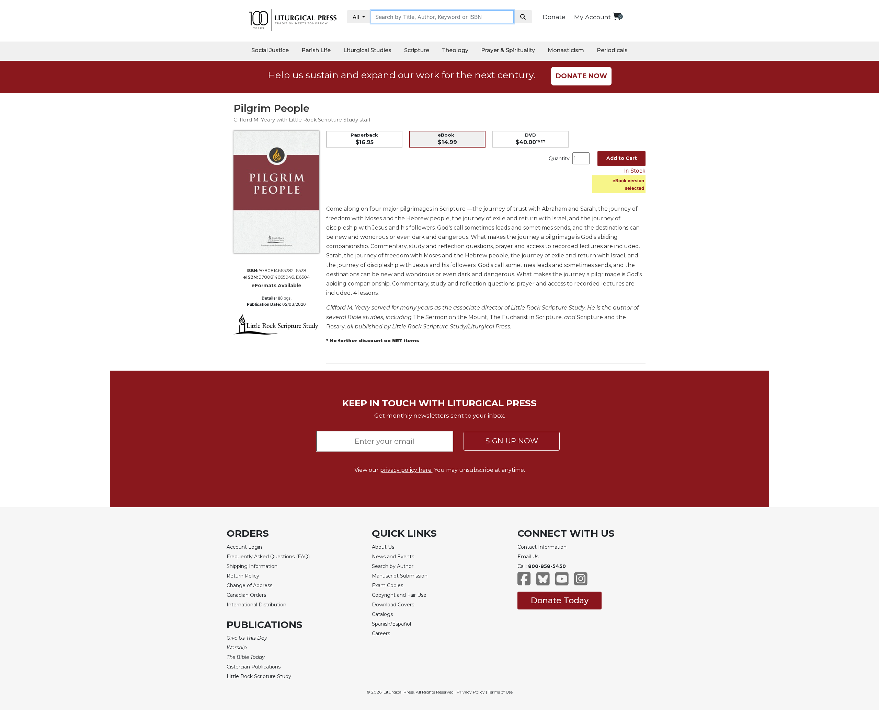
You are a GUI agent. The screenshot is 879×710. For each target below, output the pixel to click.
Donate (554, 17)
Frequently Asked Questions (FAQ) (268, 557)
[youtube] (562, 582)
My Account (592, 17)
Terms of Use (500, 692)
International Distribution (256, 605)
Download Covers (393, 605)
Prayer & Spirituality (508, 50)
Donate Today (559, 600)
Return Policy (243, 576)
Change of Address (249, 585)
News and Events (393, 557)
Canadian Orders (246, 595)
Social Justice (270, 50)
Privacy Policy (471, 692)
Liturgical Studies (367, 50)
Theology (455, 50)
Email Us (527, 557)
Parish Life (316, 50)
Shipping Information (252, 566)
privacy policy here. (406, 470)
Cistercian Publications (254, 667)
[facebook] (524, 582)
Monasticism (566, 50)
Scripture (416, 50)
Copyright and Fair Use (399, 595)
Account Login (244, 547)
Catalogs (382, 614)
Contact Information (542, 547)
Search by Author (392, 566)
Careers (381, 633)
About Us (383, 547)
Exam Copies (387, 585)
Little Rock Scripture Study (259, 676)
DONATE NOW (581, 76)
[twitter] (543, 582)
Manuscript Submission (399, 576)
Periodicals (612, 50)
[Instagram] (580, 582)
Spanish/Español (391, 624)
